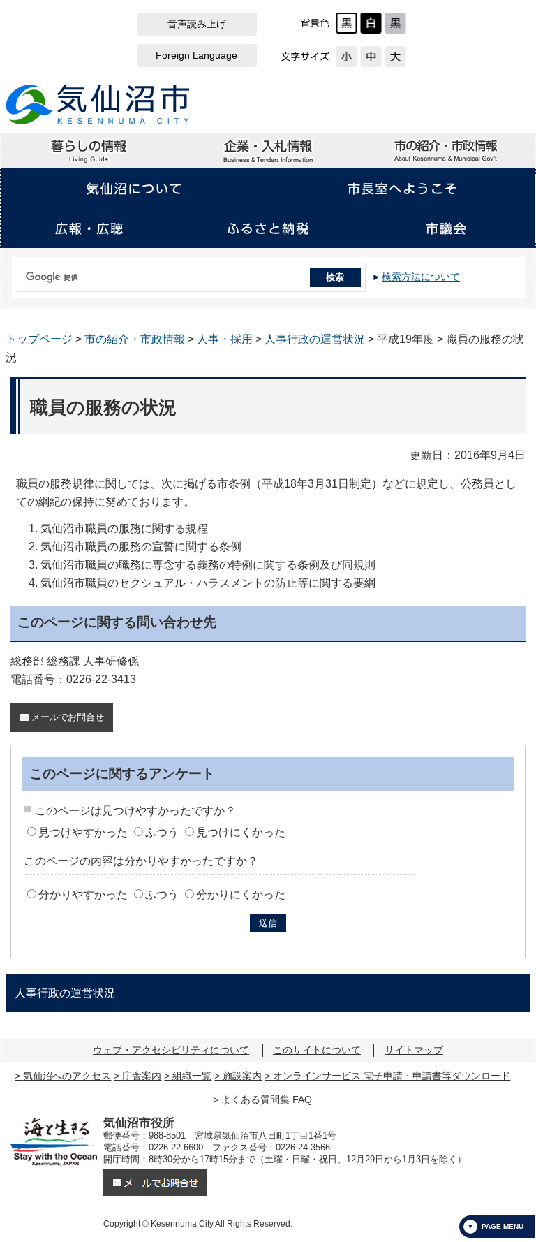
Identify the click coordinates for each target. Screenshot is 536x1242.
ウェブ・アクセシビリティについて (171, 1049)
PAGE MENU (502, 1226)
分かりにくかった (240, 894)
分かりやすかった (83, 894)
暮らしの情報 (89, 150)
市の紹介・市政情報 (446, 150)
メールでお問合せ (67, 717)
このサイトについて (317, 1049)
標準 (370, 56)
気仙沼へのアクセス (67, 1075)
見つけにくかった (240, 832)
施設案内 (242, 1075)
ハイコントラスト (370, 23)
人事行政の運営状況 (315, 339)
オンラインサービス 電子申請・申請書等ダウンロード (391, 1075)
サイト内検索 (14, 272)
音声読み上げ (197, 24)
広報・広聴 (89, 228)
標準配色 (346, 23)
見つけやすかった (83, 832)
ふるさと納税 (268, 228)
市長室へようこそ (402, 188)
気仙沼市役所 (98, 104)
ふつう (162, 832)
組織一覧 (191, 1075)
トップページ (39, 339)
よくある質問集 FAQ (266, 1099)
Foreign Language (196, 55)
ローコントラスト (395, 23)
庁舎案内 (141, 1075)
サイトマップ (414, 1049)
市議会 (446, 228)
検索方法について (421, 276)
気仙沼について (134, 188)
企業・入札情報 (268, 150)
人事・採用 (225, 339)
